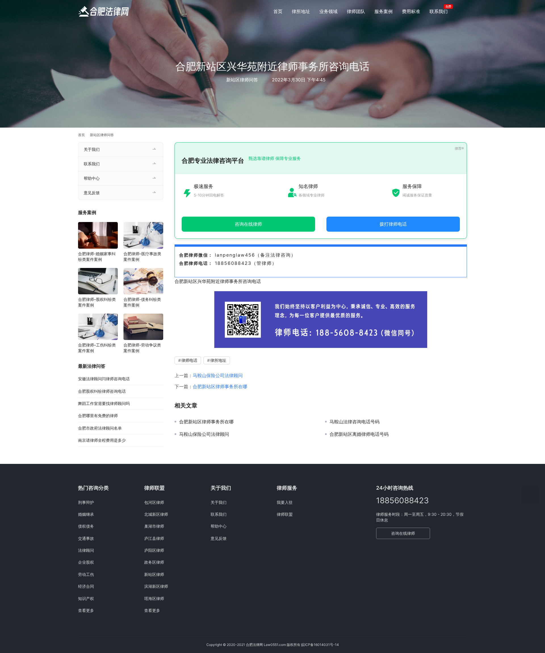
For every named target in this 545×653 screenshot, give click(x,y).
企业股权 (86, 562)
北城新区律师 (156, 514)
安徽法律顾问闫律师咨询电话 (104, 378)
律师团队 (356, 11)
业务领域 (328, 11)
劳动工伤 (86, 574)
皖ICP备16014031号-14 (320, 645)
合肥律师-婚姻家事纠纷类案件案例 (97, 256)
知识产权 (86, 598)
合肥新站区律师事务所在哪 (220, 386)
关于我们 (92, 149)
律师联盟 (285, 514)
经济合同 (86, 586)
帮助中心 (92, 178)
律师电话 (189, 360)
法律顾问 (86, 550)
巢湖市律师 (154, 526)
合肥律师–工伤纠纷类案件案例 (97, 348)
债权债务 (86, 526)
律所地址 (301, 11)
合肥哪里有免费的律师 (98, 415)
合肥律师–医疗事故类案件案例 (142, 256)
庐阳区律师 (154, 550)
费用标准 (411, 11)
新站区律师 (154, 574)
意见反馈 (92, 192)
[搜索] (464, 11)
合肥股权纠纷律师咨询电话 (102, 391)
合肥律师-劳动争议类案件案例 (142, 348)
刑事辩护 (86, 502)
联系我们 (438, 11)
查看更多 (86, 610)
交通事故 (86, 538)
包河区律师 (154, 502)
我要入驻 (285, 502)
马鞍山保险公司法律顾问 (218, 375)
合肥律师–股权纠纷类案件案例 (97, 302)
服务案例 (383, 11)
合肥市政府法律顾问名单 (100, 428)
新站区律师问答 (242, 80)
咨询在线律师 (403, 533)
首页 (277, 11)
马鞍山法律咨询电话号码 (355, 421)
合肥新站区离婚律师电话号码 (359, 434)
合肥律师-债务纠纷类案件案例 (142, 302)
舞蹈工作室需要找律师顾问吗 (104, 403)
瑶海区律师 (154, 598)
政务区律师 (154, 562)
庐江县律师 (154, 538)
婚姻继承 (86, 514)
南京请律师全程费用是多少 (102, 440)
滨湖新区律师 (156, 586)
